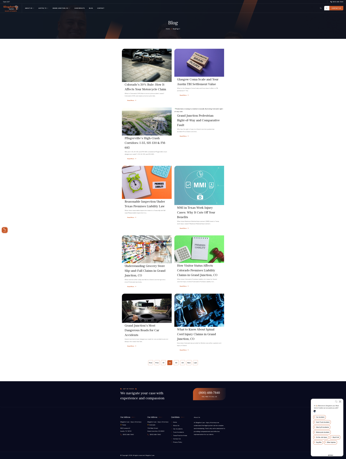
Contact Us (177, 439)
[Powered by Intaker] (330, 455)
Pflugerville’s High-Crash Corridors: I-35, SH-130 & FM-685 (145, 143)
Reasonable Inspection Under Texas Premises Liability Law (145, 204)
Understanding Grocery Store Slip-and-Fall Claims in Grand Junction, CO (145, 270)
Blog (91, 8)
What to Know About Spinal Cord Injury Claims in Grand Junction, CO (196, 334)
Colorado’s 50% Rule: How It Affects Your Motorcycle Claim (145, 87)
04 (183, 363)
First (150, 363)
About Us (28, 8)
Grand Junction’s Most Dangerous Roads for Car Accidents (142, 330)
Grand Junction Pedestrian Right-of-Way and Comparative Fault (198, 120)
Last (195, 363)
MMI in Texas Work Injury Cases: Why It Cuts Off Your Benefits (196, 212)
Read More (130, 100)
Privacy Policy (177, 442)
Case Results (79, 8)
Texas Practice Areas (180, 435)
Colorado (152, 425)
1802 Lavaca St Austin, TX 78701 (125, 429)
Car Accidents (178, 429)
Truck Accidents (178, 432)
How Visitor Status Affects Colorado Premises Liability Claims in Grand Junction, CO (197, 270)
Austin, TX (42, 8)
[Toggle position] (336, 401)
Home (175, 422)
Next (189, 363)
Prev (157, 363)
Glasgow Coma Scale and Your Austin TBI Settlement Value (198, 81)
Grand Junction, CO (60, 8)
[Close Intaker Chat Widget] (340, 401)
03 (176, 363)
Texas (124, 425)
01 (163, 363)
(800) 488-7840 (338, 2)
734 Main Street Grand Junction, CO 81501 (155, 429)
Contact (100, 8)
